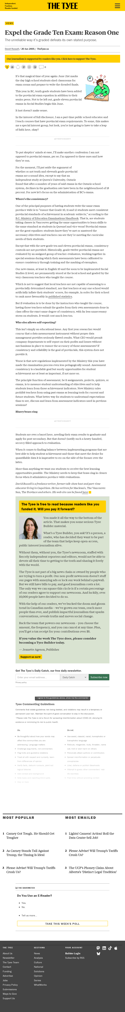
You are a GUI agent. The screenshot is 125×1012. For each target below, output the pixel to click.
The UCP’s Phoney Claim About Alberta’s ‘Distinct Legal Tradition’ (93, 870)
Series (37, 980)
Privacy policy (21, 682)
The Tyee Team (11, 962)
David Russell (12, 48)
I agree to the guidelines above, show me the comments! (62, 697)
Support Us (9, 998)
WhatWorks (40, 984)
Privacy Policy (10, 984)
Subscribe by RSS (74, 957)
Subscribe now (99, 677)
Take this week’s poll (62, 923)
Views (9, 23)
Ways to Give (10, 993)
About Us (7, 953)
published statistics (60, 296)
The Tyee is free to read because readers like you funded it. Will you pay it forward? (60, 506)
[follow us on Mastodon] (23, 67)
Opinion (38, 975)
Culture (38, 962)
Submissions (10, 989)
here (85, 492)
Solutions (39, 971)
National (38, 966)
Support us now (30, 657)
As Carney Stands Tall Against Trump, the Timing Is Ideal (27, 853)
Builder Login (72, 953)
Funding (7, 971)
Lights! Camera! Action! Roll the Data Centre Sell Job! (91, 835)
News (37, 953)
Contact (7, 966)
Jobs (5, 980)
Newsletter (8, 957)
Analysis (38, 957)
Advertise (8, 975)
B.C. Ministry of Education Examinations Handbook (47, 218)
